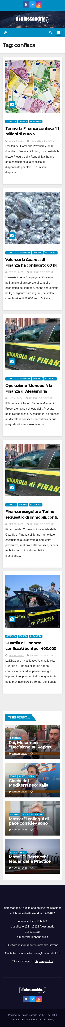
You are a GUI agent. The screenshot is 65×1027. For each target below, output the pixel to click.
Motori (13, 852)
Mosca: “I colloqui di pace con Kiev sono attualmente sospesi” (30, 823)
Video (31, 776)
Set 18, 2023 (16, 655)
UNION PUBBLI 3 (48, 1015)
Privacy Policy (29, 1019)
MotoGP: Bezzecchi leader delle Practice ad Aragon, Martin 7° (30, 861)
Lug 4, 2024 (16, 398)
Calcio (13, 776)
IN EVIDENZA (35, 121)
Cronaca (23, 121)
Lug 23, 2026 (16, 141)
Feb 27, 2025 (16, 272)
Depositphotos (44, 961)
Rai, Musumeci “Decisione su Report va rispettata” (30, 747)
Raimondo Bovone (42, 141)
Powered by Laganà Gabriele (23, 1015)
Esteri (25, 814)
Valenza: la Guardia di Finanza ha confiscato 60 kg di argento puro (31, 265)
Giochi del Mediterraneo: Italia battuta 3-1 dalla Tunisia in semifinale (29, 787)
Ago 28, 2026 (19, 753)
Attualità (11, 121)
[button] (50, 32)
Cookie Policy (47, 1019)
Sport (22, 776)
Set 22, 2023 (16, 524)
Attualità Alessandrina (18, 253)
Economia (37, 253)
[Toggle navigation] (58, 32)
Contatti (15, 1019)
